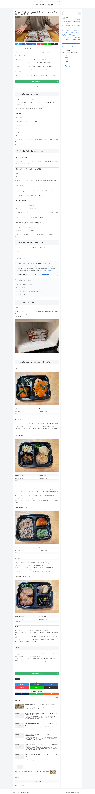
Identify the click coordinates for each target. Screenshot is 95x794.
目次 (35, 86)
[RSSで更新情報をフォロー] (51, 694)
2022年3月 (67, 59)
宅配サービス (18, 678)
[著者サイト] (22, 694)
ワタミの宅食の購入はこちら (36, 81)
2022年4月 (67, 57)
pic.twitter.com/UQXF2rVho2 (37, 291)
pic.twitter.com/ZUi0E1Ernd (46, 270)
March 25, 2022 (45, 274)
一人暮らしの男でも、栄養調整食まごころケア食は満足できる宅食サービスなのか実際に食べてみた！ (71, 32)
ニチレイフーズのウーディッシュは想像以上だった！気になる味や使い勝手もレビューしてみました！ (71, 21)
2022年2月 (67, 61)
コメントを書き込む (36, 781)
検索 (63, 11)
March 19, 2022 (34, 294)
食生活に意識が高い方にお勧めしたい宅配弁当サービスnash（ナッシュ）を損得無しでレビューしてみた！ (71, 45)
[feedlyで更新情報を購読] (36, 694)
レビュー (23, 678)
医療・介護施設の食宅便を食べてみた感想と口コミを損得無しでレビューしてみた (71, 27)
